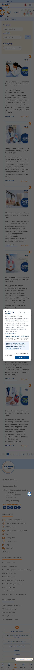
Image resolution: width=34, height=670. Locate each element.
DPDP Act (24, 336)
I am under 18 (17, 348)
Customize (8, 355)
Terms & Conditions (11, 336)
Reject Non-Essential (22, 353)
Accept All (22, 357)
